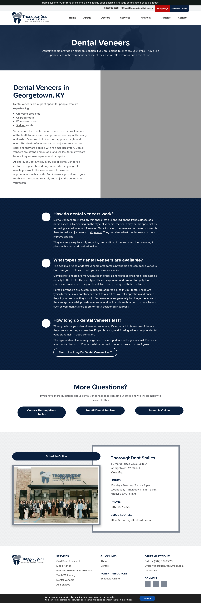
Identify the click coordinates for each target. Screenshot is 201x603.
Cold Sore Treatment (68, 561)
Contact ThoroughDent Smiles (41, 412)
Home (72, 18)
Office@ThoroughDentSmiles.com (137, 8)
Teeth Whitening (65, 575)
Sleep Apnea (63, 566)
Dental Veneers (65, 580)
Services (125, 18)
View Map (117, 472)
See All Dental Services (100, 410)
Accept (147, 598)
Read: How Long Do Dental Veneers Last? (85, 352)
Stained (20, 125)
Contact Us (151, 570)
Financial (146, 18)
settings (128, 600)
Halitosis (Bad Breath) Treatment (74, 570)
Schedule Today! (149, 3)
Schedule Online (179, 8)
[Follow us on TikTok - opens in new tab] (164, 584)
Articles (166, 18)
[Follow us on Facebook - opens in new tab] (148, 584)
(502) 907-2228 (111, 8)
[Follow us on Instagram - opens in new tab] (156, 584)
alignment (96, 232)
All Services (63, 585)
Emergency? (162, 8)
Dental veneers (22, 104)
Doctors (105, 18)
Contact (182, 18)
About (87, 18)
